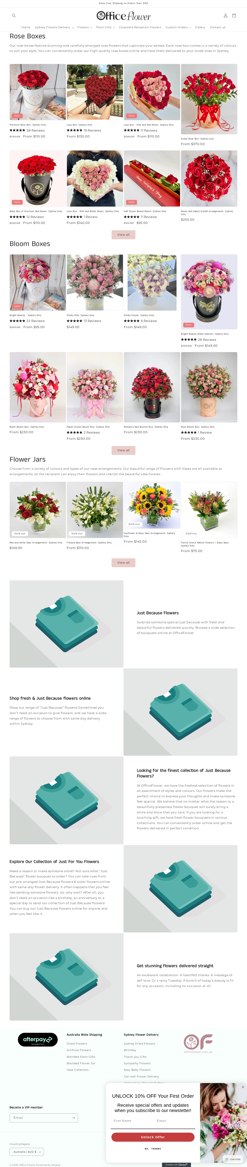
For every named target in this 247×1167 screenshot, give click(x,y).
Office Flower (27, 1165)
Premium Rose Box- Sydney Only (28, 125)
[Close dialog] (243, 1087)
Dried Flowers (77, 1043)
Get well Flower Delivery (141, 1076)
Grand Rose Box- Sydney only (197, 139)
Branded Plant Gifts (81, 1056)
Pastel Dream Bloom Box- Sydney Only (88, 427)
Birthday (130, 1050)
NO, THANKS (153, 1149)
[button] (14, 15)
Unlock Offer (153, 1137)
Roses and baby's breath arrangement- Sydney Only (207, 213)
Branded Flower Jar (81, 1063)
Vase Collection (78, 1069)
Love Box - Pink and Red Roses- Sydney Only (149, 125)
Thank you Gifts (135, 1056)
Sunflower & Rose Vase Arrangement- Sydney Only (149, 535)
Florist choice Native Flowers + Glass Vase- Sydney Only (205, 544)
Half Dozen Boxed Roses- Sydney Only (145, 211)
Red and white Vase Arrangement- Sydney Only (36, 542)
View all (123, 234)
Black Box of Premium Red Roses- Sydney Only (36, 211)
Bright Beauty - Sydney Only (25, 315)
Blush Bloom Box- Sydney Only (27, 427)
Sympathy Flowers (137, 1063)
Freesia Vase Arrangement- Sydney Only (89, 542)
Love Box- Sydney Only (79, 125)
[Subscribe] (73, 1117)
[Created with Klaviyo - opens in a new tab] (176, 1165)
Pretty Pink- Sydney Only (80, 315)
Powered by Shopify (48, 1165)
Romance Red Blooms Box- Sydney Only (146, 427)
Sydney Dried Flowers (139, 1043)
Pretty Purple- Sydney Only (139, 315)
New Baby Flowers (137, 1069)
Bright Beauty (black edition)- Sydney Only (205, 334)
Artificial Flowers (79, 1050)
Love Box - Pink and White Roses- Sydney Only (93, 211)
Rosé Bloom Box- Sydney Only (197, 427)
